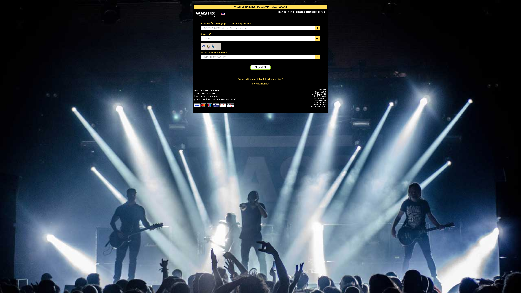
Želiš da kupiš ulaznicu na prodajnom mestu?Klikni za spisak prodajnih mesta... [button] (215, 100)
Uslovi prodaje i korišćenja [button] (206, 90)
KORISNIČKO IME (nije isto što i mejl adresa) (226, 23)
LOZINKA (206, 33)
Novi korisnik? (260, 83)
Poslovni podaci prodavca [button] (206, 96)
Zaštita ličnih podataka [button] (204, 93)
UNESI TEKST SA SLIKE (214, 52)
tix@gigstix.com (320, 102)
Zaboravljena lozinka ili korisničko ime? (260, 79)
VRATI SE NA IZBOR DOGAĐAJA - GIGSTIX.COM (260, 6)
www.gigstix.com (319, 104)
